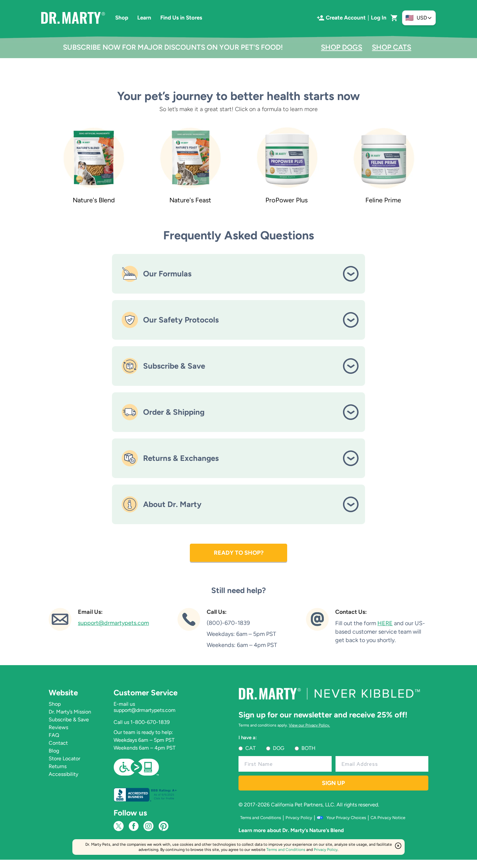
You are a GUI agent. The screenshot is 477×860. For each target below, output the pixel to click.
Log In (378, 17)
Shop (121, 17)
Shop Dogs (341, 47)
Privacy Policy (325, 849)
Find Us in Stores (181, 17)
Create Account (346, 17)
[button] (394, 18)
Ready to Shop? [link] (238, 552)
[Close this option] (398, 846)
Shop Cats (391, 47)
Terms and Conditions (285, 849)
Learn (144, 17)
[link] (94, 165)
